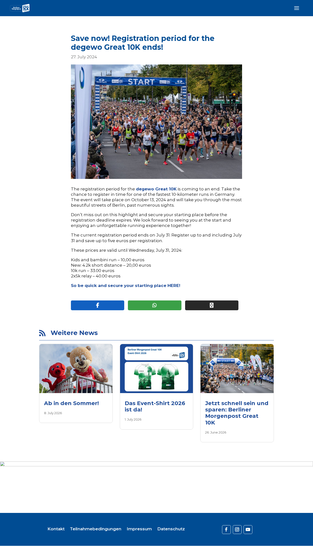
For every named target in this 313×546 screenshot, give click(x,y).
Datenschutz (171, 529)
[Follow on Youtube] (248, 529)
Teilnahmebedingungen (95, 529)
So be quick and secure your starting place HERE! (125, 285)
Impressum (139, 529)
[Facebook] (97, 305)
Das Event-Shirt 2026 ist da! (155, 406)
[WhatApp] (154, 305)
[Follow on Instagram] (237, 529)
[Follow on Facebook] (226, 529)
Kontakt (56, 529)
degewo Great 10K (156, 188)
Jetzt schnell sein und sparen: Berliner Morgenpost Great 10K (236, 413)
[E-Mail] (211, 305)
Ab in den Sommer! (71, 403)
